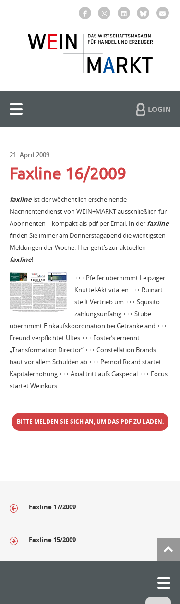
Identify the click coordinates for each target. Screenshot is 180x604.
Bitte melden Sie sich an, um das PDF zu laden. (90, 422)
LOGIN (159, 109)
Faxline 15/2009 (53, 539)
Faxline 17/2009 (52, 507)
